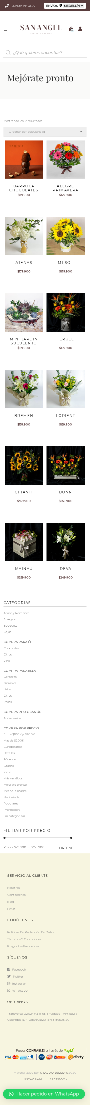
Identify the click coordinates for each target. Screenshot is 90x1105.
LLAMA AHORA (23, 6)
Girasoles (10, 683)
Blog (10, 902)
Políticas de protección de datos (30, 932)
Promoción (12, 810)
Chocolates (11, 648)
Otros (8, 654)
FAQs (11, 909)
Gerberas (10, 677)
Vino (7, 660)
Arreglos (10, 619)
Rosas (8, 702)
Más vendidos (13, 778)
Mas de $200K (14, 740)
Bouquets (10, 625)
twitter (18, 976)
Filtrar (66, 847)
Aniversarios (12, 718)
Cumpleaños (13, 747)
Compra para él (18, 642)
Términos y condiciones (24, 939)
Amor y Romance (16, 613)
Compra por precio (21, 728)
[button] (44, 1094)
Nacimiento (12, 797)
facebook (19, 969)
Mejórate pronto (15, 784)
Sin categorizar (14, 816)
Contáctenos (16, 895)
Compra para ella (20, 671)
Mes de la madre (15, 791)
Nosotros (13, 888)
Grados (9, 766)
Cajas (7, 632)
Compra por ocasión (23, 712)
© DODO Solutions (54, 1072)
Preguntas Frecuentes (23, 946)
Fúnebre (10, 759)
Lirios (7, 689)
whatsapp (20, 990)
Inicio (7, 772)
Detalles (9, 753)
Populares (11, 803)
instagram (20, 983)
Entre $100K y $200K (19, 734)
